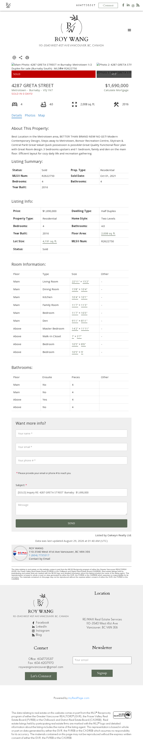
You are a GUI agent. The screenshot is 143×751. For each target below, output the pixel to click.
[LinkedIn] (128, 5)
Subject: (20, 485)
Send (71, 523)
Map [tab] (41, 115)
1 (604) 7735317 (39, 555)
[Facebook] (123, 5)
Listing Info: (22, 201)
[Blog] (138, 5)
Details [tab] (17, 115)
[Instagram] (133, 6)
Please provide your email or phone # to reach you (44, 473)
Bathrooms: (22, 367)
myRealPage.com (78, 698)
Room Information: (29, 264)
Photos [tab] (30, 115)
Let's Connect (41, 676)
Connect (108, 5)
